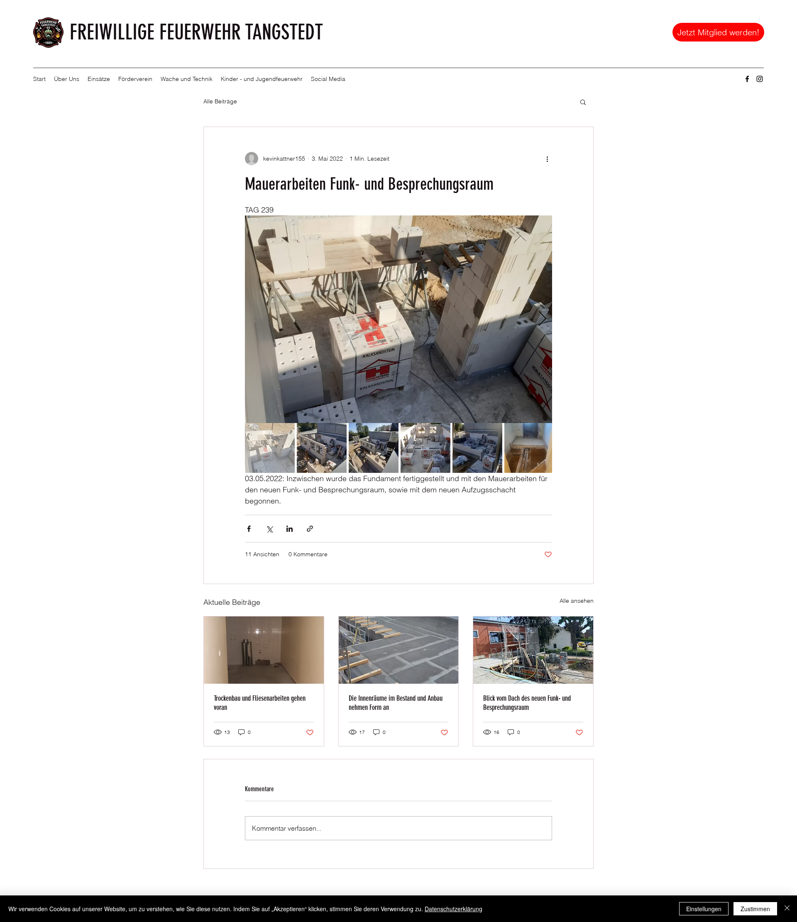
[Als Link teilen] (310, 529)
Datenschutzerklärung (453, 909)
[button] (66, 79)
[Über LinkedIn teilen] (289, 529)
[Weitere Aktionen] (547, 159)
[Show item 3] (373, 448)
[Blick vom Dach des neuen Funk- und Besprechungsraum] (533, 650)
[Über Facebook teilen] (249, 529)
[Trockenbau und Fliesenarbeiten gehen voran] (264, 650)
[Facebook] (747, 79)
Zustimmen (755, 909)
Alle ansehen (577, 600)
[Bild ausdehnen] (398, 319)
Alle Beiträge (220, 101)
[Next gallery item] (542, 319)
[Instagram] (759, 79)
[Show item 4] (425, 448)
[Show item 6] (529, 448)
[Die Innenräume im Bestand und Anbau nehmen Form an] (399, 650)
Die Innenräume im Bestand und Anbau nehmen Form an (396, 703)
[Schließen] (787, 908)
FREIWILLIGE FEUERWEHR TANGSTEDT (196, 32)
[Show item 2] (322, 448)
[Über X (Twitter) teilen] (269, 529)
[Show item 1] (270, 448)
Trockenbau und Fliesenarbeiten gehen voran (260, 703)
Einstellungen (703, 909)
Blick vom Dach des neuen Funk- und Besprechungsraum (527, 703)
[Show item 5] (477, 448)
